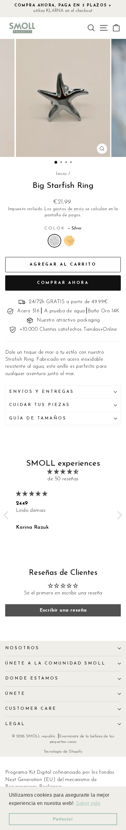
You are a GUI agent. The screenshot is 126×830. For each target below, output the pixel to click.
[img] (63, 472)
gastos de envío (68, 209)
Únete (15, 694)
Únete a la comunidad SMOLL (55, 663)
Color (63, 228)
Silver (54, 241)
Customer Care (31, 709)
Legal (15, 724)
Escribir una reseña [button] (63, 610)
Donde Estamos (32, 678)
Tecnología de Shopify (63, 752)
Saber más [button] (88, 803)
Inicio (61, 174)
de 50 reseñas (62, 479)
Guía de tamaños (38, 418)
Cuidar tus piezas (39, 405)
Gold (69, 241)
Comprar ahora (63, 283)
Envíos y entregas (41, 392)
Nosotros (22, 648)
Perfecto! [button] (63, 819)
